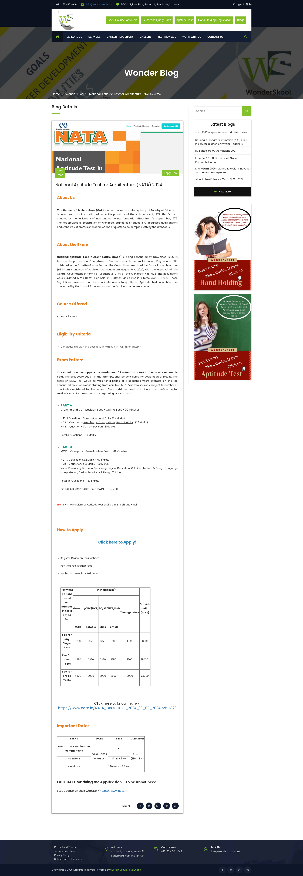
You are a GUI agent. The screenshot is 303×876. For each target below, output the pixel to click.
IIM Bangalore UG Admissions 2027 (216, 150)
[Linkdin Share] (175, 805)
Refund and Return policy (68, 859)
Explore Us (74, 36)
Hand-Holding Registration (214, 20)
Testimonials (167, 36)
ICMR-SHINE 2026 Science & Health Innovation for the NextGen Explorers (223, 170)
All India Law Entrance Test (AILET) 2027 (219, 179)
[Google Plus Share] (157, 805)
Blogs (240, 20)
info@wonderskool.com (225, 851)
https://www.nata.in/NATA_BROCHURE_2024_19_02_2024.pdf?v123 (117, 708)
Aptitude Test (184, 20)
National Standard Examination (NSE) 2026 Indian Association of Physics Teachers (221, 142)
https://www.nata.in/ (114, 791)
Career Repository (120, 36)
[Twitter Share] (149, 805)
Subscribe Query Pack (157, 20)
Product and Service (65, 847)
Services (94, 36)
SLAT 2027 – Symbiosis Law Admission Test (221, 132)
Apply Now (170, 173)
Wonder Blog (74, 94)
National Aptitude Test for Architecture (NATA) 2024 (108, 185)
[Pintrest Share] (166, 805)
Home (56, 94)
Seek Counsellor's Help (122, 20)
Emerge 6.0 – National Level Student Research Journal (217, 160)
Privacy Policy (61, 855)
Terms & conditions (64, 851)
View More (224, 191)
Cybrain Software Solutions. (125, 869)
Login (238, 4)
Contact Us (215, 36)
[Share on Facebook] (140, 805)
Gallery (145, 36)
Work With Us (191, 36)
